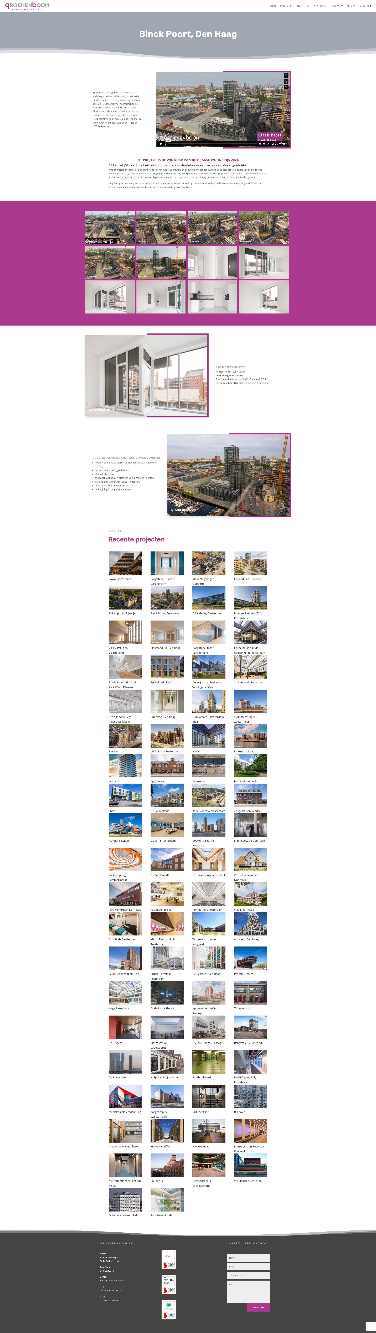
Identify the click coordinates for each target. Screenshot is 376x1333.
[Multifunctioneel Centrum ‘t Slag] (125, 1165)
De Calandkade (160, 811)
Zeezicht (114, 781)
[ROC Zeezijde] (208, 1096)
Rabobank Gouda (161, 1215)
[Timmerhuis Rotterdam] (208, 894)
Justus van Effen (161, 1146)
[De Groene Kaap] (250, 736)
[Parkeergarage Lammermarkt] (125, 859)
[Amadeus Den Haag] (250, 923)
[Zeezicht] (125, 765)
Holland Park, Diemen (247, 579)
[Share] (125, 795)
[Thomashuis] (250, 993)
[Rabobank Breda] (167, 894)
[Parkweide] (208, 765)
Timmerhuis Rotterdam (207, 909)
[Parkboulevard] (208, 1062)
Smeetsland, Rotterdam (249, 682)
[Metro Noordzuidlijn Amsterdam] (167, 923)
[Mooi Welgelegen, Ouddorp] (208, 563)
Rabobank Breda (161, 909)
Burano (113, 751)
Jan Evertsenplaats (246, 781)
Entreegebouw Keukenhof (208, 875)
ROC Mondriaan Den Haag (125, 909)
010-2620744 (107, 1270)
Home (272, 6)
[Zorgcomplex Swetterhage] (167, 1096)
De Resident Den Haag (206, 974)
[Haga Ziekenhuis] (125, 993)
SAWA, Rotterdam (120, 579)
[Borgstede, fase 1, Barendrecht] (208, 632)
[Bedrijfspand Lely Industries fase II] (125, 701)
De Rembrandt (160, 875)
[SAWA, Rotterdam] (125, 563)
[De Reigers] (125, 1027)
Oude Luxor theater (163, 1008)
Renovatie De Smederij (248, 1043)
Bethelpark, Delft (161, 682)
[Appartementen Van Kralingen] (208, 993)
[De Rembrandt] (167, 859)
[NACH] (208, 736)
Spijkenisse (158, 781)
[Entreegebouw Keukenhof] (208, 859)
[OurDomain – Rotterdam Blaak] (208, 701)
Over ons (303, 6)
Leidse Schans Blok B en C (125, 974)
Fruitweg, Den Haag (163, 717)
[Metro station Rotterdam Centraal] (250, 1130)
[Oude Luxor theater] (167, 993)
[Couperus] (167, 1165)
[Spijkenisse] (167, 765)
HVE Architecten (101, 126)
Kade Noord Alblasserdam (208, 811)
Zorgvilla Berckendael (247, 811)
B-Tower (239, 1112)
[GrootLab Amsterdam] (125, 923)
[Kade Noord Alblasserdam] (208, 795)
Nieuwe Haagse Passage (207, 1043)
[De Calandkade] (167, 795)
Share (112, 811)
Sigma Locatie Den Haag (249, 840)
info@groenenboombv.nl (112, 1280)
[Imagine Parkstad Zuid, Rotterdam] (250, 598)
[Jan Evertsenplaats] (250, 765)
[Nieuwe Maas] (208, 1130)
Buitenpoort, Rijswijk (122, 613)
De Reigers (115, 1043)
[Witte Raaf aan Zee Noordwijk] (250, 859)
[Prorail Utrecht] (250, 958)
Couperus (157, 1181)
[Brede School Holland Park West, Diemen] (125, 667)
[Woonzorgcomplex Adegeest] (208, 923)
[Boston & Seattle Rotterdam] (208, 825)
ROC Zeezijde (200, 1112)
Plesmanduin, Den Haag (166, 648)
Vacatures (319, 6)
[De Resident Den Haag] (208, 958)
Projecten (286, 6)
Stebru (133, 118)
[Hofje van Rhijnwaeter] (167, 1062)
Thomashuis (242, 1008)
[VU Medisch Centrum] (250, 1165)
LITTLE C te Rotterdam (165, 751)
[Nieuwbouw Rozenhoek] (125, 1130)
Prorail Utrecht (243, 974)
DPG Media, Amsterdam (207, 613)
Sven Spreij (239, 371)
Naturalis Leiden (119, 840)
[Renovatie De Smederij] (250, 1027)
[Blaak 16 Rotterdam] (167, 825)
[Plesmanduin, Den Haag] (167, 632)
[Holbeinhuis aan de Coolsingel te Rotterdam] (250, 632)
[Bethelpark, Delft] (167, 667)
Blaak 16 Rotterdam (163, 840)
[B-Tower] (250, 1096)
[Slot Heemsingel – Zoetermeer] (250, 701)
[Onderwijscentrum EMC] (125, 1200)
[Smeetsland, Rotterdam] (250, 667)
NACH (196, 751)
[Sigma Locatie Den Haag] (250, 825)
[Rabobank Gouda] (167, 1200)
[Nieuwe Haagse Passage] (208, 1027)
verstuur (258, 1307)
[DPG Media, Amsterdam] (208, 598)
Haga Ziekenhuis (119, 1008)
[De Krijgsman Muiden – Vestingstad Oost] (208, 667)
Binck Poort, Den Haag (165, 613)
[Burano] (125, 736)
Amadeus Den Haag (246, 939)
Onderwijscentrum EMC (124, 1215)
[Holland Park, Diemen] (250, 563)
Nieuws (351, 6)
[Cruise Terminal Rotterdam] (167, 958)
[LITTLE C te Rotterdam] (167, 736)
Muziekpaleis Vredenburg (125, 1112)
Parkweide (198, 781)
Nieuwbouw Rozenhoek (123, 1146)
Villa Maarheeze (244, 909)
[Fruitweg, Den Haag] (167, 701)
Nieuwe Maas (200, 1146)
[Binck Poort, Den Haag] (167, 598)
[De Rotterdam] (125, 1062)
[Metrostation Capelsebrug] (167, 1027)
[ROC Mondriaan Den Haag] (125, 894)
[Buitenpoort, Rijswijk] (125, 598)
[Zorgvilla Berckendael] (250, 795)
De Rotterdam (118, 1077)
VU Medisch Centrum (247, 1181)
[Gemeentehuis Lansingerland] (208, 1165)
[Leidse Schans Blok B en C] (125, 958)
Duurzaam (336, 6)
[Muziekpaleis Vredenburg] (125, 1096)
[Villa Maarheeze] (250, 894)
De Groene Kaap (244, 751)
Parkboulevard (201, 1077)
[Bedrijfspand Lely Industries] (250, 1062)
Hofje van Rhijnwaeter (164, 1077)
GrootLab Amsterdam (122, 939)
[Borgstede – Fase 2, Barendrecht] (167, 563)
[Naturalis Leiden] (125, 825)
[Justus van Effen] (167, 1130)
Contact (365, 6)
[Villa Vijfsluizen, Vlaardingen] (125, 632)
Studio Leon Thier (124, 122)
